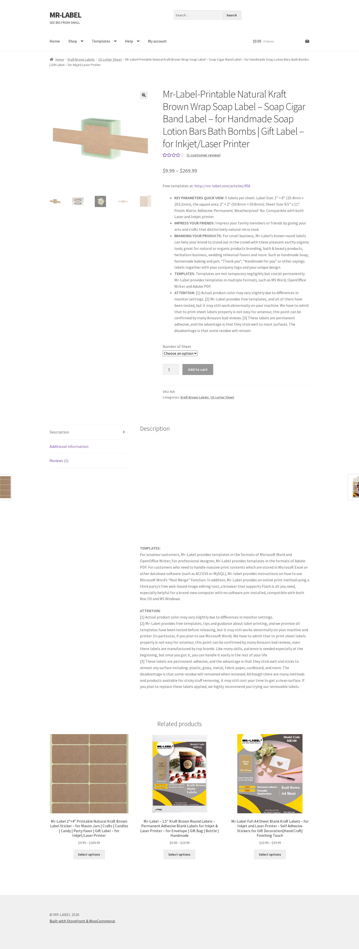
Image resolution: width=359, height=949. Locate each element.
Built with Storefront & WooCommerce (82, 920)
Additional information (69, 446)
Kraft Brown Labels (81, 59)
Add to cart (198, 369)
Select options (89, 854)
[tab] (89, 432)
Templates (101, 41)
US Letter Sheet (110, 59)
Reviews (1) (59, 460)
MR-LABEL (65, 15)
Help (129, 41)
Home (55, 41)
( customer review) (204, 155)
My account (157, 41)
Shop (72, 41)
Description (59, 432)
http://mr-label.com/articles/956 (222, 185)
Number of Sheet (177, 346)
